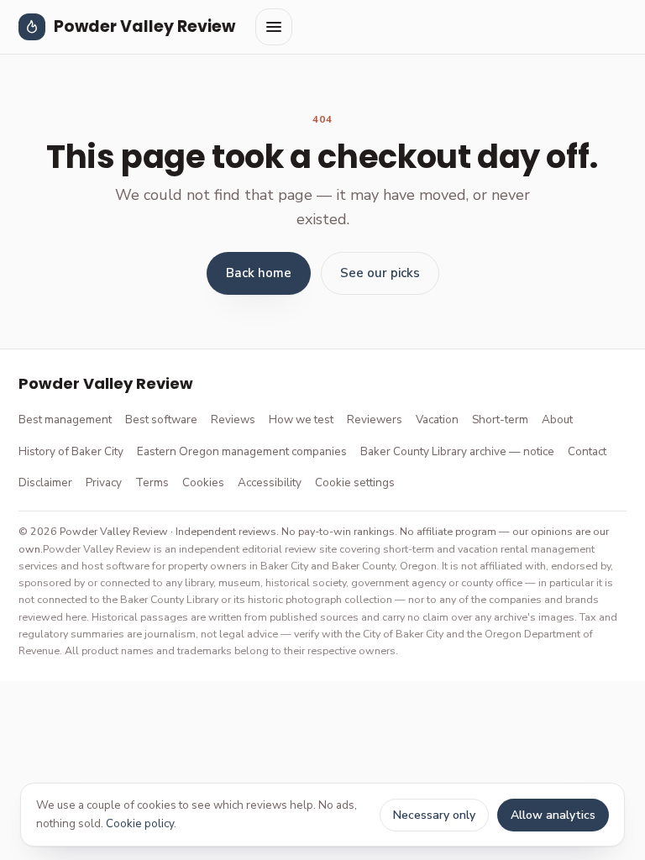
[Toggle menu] (273, 26)
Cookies (203, 482)
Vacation (437, 419)
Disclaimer (45, 482)
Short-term (500, 419)
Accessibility (270, 482)
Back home (258, 273)
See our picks (380, 273)
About (557, 419)
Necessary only (434, 815)
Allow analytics (553, 815)
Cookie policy (140, 823)
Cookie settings (355, 482)
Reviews (233, 419)
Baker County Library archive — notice (457, 451)
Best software (161, 419)
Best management (65, 419)
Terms (152, 482)
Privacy (104, 482)
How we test (301, 419)
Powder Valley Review (144, 26)
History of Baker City (70, 451)
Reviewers (374, 419)
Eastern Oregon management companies (242, 451)
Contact (587, 451)
